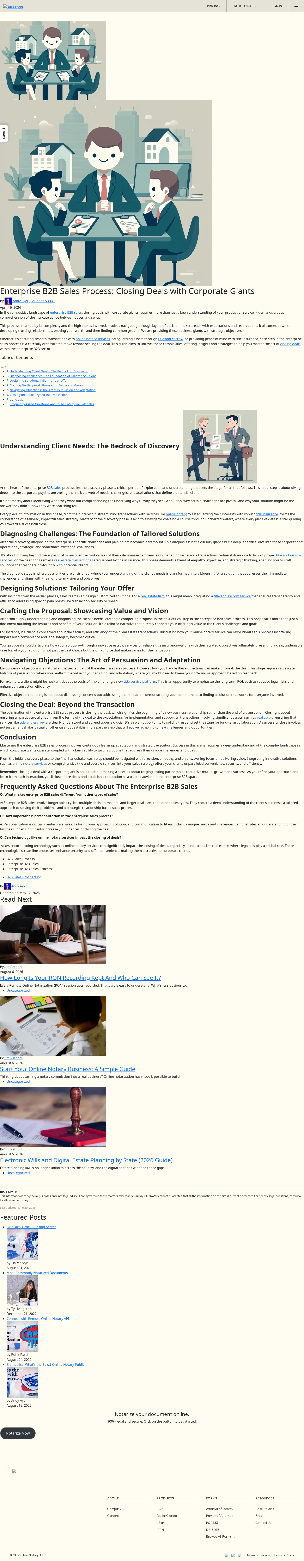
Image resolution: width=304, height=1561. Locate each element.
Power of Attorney (219, 1515)
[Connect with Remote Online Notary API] (22, 1336)
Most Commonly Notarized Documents (37, 1272)
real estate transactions (72, 560)
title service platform (140, 681)
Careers (113, 1515)
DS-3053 (213, 1530)
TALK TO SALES (245, 6)
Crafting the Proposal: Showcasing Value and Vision (46, 385)
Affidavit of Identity (219, 1509)
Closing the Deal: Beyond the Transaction (39, 395)
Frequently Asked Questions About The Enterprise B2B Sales (52, 404)
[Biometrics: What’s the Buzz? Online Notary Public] (22, 1382)
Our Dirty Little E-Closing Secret (31, 1227)
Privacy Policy (284, 1555)
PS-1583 (212, 1523)
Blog (258, 1515)
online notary (176, 514)
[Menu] (296, 6)
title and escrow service (232, 596)
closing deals (290, 344)
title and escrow (170, 339)
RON (160, 1509)
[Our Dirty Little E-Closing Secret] (22, 1244)
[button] (4, 133)
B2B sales (54, 487)
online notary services (93, 339)
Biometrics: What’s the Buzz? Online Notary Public (45, 1364)
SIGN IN (276, 6)
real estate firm (153, 596)
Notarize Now (18, 1433)
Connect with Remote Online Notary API (38, 1318)
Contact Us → (265, 1523)
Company (114, 1509)
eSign (161, 1523)
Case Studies (264, 1509)
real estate (265, 717)
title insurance (267, 514)
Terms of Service (258, 1555)
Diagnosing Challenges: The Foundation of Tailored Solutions (53, 376)
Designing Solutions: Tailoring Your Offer (39, 380)
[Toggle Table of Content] (3, 366)
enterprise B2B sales (66, 312)
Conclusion (17, 399)
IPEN (160, 1530)
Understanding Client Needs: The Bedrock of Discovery (49, 371)
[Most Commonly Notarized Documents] (22, 1290)
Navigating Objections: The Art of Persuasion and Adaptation (53, 390)
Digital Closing (167, 1515)
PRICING (213, 6)
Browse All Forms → (221, 1536)
